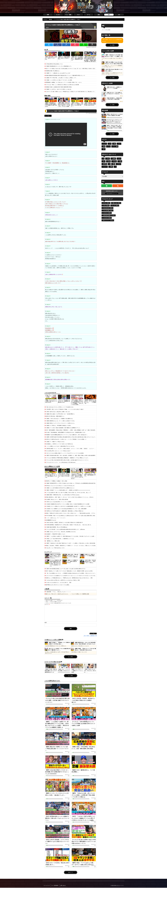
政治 (114, 143)
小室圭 (120, 161)
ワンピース (105, 166)
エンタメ (104, 143)
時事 (104, 146)
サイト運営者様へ (55, 885)
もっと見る (70, 656)
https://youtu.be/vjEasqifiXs (92, 113)
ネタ (110, 143)
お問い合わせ (63, 885)
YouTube (114, 161)
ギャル (119, 158)
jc (115, 166)
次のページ (70, 872)
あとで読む (47, 115)
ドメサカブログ (107, 217)
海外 (104, 149)
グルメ (119, 143)
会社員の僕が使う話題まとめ (109, 215)
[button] (92, 44)
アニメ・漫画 (115, 146)
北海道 (111, 166)
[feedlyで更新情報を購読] (106, 185)
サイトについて (47, 885)
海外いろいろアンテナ (108, 220)
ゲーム (109, 146)
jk (103, 158)
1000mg (106, 205)
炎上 (104, 161)
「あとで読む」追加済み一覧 (90, 635)
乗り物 (109, 161)
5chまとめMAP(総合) (108, 210)
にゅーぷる (115, 205)
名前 (45, 622)
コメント (47, 604)
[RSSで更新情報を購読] (117, 185)
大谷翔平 (113, 158)
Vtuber (108, 158)
